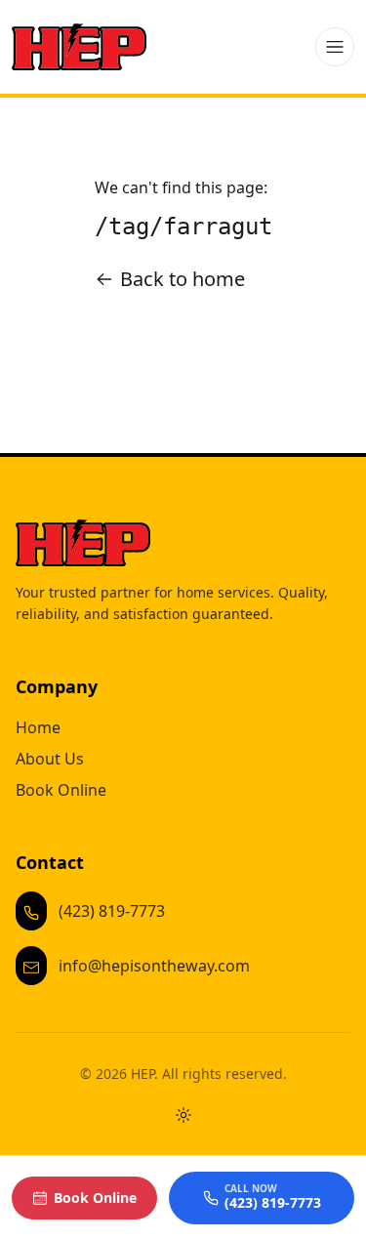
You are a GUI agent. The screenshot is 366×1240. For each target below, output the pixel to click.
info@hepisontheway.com (154, 965)
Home (38, 727)
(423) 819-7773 (112, 911)
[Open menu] (334, 46)
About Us (50, 758)
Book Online (61, 790)
